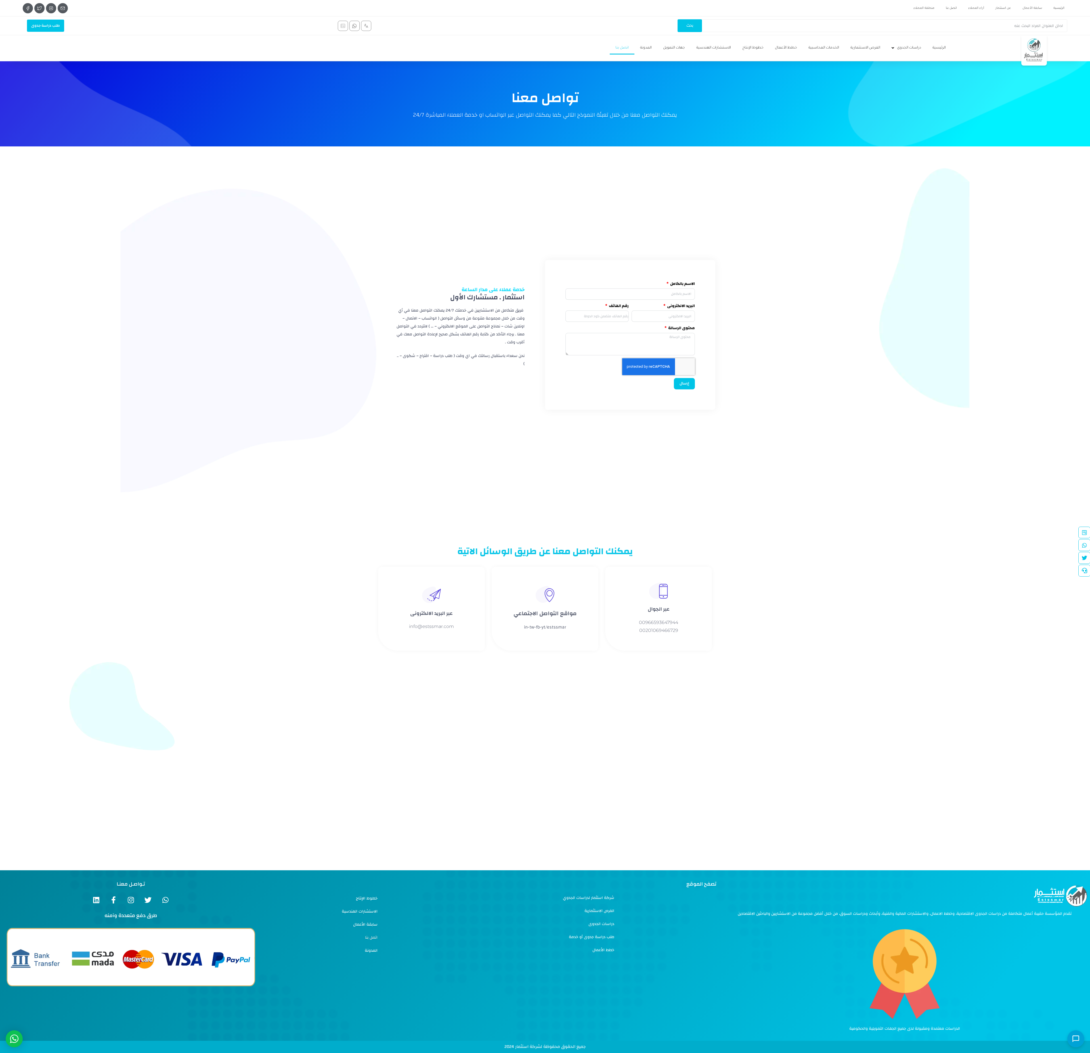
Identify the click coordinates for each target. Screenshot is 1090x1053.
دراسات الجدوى (909, 48)
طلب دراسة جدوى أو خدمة (591, 937)
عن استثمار (1003, 8)
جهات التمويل (674, 48)
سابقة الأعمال (1032, 8)
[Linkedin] (96, 899)
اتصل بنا (951, 8)
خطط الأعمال (786, 48)
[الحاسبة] (343, 26)
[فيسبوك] (28, 8)
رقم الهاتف (618, 306)
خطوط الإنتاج (753, 48)
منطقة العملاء (923, 8)
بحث (689, 25)
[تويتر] (39, 8)
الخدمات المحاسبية (823, 48)
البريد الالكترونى (680, 306)
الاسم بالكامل (682, 283)
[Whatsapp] (165, 899)
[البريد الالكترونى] (63, 8)
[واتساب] (354, 26)
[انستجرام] (51, 8)
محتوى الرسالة (681, 328)
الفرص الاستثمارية (865, 48)
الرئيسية (1058, 8)
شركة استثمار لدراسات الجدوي (588, 897)
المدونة (646, 48)
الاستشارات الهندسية (713, 48)
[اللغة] (366, 26)
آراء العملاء (976, 8)
